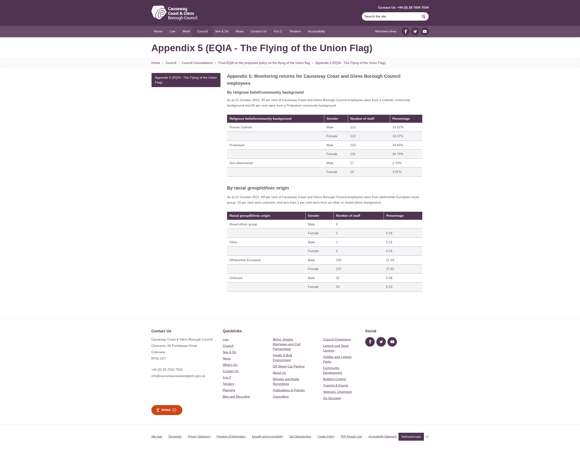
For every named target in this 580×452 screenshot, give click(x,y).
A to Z (227, 377)
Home (155, 63)
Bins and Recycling (236, 396)
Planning (229, 390)
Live (226, 339)
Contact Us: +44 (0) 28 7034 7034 (403, 7)
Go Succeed (332, 398)
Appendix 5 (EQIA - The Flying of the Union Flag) (350, 63)
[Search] (423, 16)
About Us (279, 372)
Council (171, 63)
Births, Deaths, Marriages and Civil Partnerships (286, 344)
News (227, 358)
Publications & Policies (289, 390)
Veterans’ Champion (337, 392)
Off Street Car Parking (288, 366)
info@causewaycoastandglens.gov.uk (178, 376)
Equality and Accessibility (267, 436)
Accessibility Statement (382, 436)
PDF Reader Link (351, 436)
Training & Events (335, 385)
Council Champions (337, 339)
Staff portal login (411, 436)
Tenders (228, 384)
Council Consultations (197, 63)
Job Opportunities (300, 436)
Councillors (281, 396)
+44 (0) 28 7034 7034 (167, 369)
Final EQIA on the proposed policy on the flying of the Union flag (264, 63)
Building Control (334, 379)
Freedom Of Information (231, 436)
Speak (165, 410)
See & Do (229, 352)
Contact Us (231, 371)
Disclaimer (175, 436)
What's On (230, 365)
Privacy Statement (199, 436)
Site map (156, 436)
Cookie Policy (325, 436)
